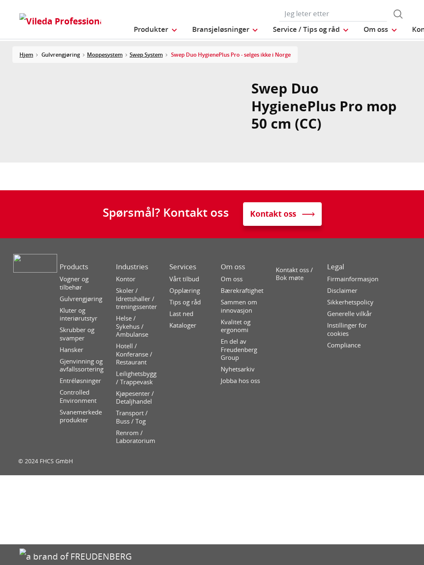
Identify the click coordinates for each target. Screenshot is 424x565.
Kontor (125, 279)
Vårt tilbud (184, 279)
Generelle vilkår (349, 314)
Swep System (146, 54)
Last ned (181, 314)
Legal (335, 266)
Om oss (233, 266)
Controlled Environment (78, 396)
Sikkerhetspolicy (350, 302)
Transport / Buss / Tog (132, 417)
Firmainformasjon (352, 279)
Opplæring (184, 290)
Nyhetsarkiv (238, 369)
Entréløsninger (80, 381)
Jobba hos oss (240, 381)
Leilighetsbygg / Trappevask (136, 378)
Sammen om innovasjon (239, 306)
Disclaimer (342, 290)
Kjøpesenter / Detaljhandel (135, 398)
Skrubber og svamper (77, 334)
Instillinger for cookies (347, 329)
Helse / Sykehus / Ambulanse (132, 326)
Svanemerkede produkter (81, 416)
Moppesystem (105, 54)
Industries (132, 266)
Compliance (344, 345)
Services (182, 266)
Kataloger (182, 325)
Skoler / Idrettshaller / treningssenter (136, 299)
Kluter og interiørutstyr (78, 314)
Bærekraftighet (242, 290)
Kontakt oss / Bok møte (294, 274)
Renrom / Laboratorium (135, 437)
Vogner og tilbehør (74, 283)
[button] (156, 29)
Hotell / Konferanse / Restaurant (134, 354)
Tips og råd (185, 302)
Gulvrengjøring (81, 299)
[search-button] (398, 14)
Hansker (71, 350)
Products (74, 266)
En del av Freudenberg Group (239, 350)
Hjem (26, 54)
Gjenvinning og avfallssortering (82, 365)
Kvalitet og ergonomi (236, 326)
